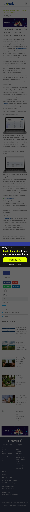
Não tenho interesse (15, 264)
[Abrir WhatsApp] (26, 508)
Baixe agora (15, 259)
